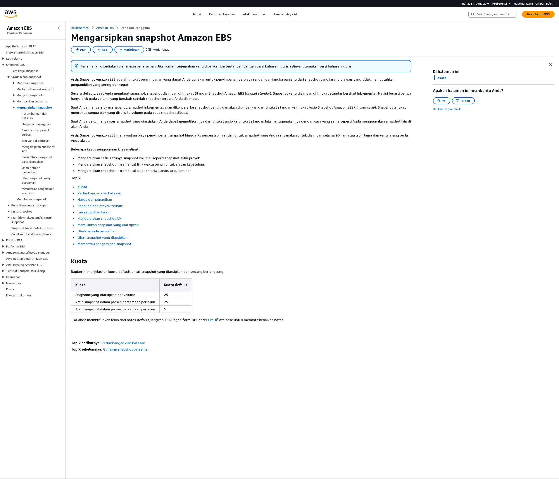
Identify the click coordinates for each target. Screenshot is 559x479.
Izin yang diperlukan (93, 212)
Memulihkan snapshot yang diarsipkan (108, 225)
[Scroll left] (189, 14)
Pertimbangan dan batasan (99, 193)
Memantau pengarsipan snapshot (104, 244)
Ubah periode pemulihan (97, 231)
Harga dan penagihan (95, 199)
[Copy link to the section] (67, 261)
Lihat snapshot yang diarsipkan (103, 237)
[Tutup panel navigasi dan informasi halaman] (551, 64)
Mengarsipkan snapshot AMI (100, 218)
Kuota (82, 187)
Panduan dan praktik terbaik (100, 206)
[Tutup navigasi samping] (59, 27)
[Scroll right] (300, 14)
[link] (135, 28)
